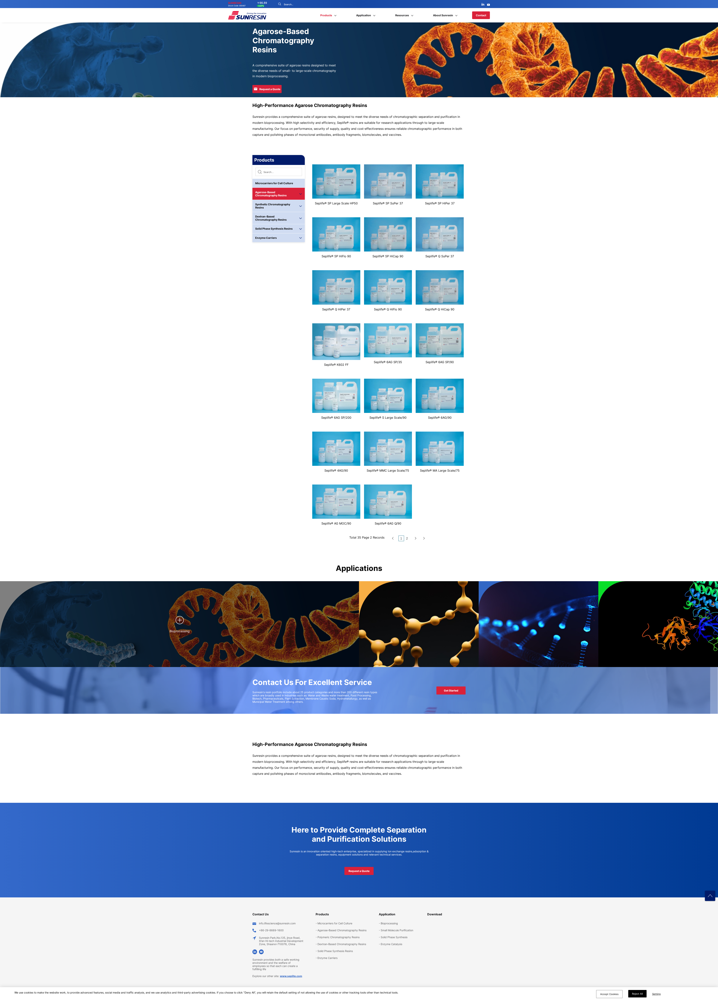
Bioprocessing (389, 923)
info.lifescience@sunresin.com (277, 923)
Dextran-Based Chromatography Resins (271, 218)
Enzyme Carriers (266, 237)
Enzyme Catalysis (391, 944)
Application (363, 15)
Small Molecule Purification (397, 930)
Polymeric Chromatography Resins (338, 937)
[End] (424, 538)
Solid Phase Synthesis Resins (274, 228)
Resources (402, 15)
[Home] (393, 538)
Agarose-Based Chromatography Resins (271, 194)
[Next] (415, 538)
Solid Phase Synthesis (394, 937)
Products (326, 15)
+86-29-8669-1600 (271, 930)
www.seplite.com (291, 976)
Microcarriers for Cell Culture (274, 183)
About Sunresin (443, 15)
